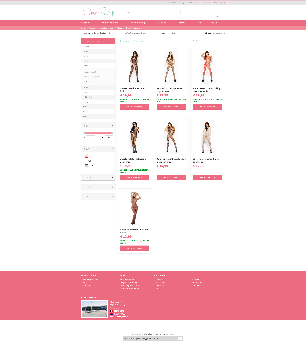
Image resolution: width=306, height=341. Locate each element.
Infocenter (160, 285)
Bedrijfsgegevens (90, 279)
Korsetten (85, 92)
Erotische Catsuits (90, 72)
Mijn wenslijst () (219, 3)
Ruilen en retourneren (129, 288)
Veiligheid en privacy (128, 282)
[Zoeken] (176, 12)
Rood (90, 156)
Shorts (84, 107)
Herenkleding (138, 22)
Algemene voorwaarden (139, 334)
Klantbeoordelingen (169, 334)
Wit (89, 161)
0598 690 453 (119, 314)
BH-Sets (85, 51)
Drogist (162, 22)
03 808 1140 (118, 311)
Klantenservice (193, 3)
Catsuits (85, 66)
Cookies (195, 279)
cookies (157, 338)
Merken (86, 285)
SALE (214, 22)
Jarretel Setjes (87, 87)
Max (103, 137)
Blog (85, 282)
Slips (84, 111)
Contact (159, 279)
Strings (84, 116)
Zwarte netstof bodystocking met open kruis (171, 160)
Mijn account (206, 3)
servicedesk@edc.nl (119, 316)
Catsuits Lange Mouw (91, 76)
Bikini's (84, 56)
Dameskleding (110, 22)
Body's (84, 61)
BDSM (182, 22)
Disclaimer (151, 334)
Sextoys (85, 22)
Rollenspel (86, 102)
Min (85, 137)
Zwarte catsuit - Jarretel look (132, 90)
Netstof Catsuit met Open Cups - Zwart (169, 90)
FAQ (157, 288)
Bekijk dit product (134, 107)
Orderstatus (197, 282)
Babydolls (86, 46)
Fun (199, 22)
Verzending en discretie (130, 285)
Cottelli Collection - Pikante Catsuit (134, 231)
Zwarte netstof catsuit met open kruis (133, 160)
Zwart (90, 166)
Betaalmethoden (127, 279)
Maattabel (160, 282)
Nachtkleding (87, 97)
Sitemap (196, 285)
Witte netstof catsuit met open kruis (206, 160)
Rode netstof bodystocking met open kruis (206, 90)
